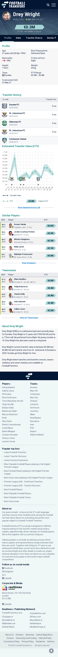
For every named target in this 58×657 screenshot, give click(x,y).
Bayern (33, 431)
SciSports (38, 534)
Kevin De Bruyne (9, 397)
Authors (50, 641)
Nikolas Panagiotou (22, 239)
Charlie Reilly (19, 294)
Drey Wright (26, 14)
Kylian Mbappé (8, 431)
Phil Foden (6, 394)
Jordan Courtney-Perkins (24, 232)
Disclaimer (40, 641)
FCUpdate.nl (7, 617)
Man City (34, 397)
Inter (32, 424)
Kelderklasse (35, 623)
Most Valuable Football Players (17, 493)
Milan (32, 414)
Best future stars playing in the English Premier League (28, 478)
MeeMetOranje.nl (37, 627)
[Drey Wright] (6, 16)
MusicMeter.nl (36, 620)
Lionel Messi (7, 428)
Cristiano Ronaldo (10, 435)
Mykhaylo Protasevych (23, 254)
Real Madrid (35, 418)
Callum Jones (20, 309)
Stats (18, 38)
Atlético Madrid (37, 435)
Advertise (30, 635)
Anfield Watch (8, 627)
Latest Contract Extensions (16, 460)
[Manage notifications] (51, 651)
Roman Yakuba (20, 224)
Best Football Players (13, 489)
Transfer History (34, 38)
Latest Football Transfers (15, 452)
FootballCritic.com (38, 613)
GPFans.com (35, 617)
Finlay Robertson (21, 287)
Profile (7, 38)
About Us (9, 635)
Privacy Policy (28, 641)
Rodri (4, 418)
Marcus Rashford (9, 414)
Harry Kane (7, 421)
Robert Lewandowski (11, 424)
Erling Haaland (8, 387)
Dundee (8, 334)
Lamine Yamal (8, 441)
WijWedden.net (8, 623)
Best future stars (11, 501)
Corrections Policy (12, 641)
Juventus (34, 411)
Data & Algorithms (44, 635)
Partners (20, 635)
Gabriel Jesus (8, 391)
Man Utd (34, 391)
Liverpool (34, 404)
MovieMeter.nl (8, 620)
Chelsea (33, 401)
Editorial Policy (45, 638)
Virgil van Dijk (8, 404)
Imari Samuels (20, 302)
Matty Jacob (19, 247)
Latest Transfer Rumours (15, 456)
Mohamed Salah (9, 411)
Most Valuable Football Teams (17, 497)
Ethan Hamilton (20, 279)
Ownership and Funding (26, 638)
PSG (32, 428)
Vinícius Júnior (8, 438)
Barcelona (34, 421)
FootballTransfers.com (12, 613)
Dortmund (34, 408)
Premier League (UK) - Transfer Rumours (22, 485)
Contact (10, 638)
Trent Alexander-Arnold (12, 401)
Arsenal (33, 387)
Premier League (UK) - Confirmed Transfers (23, 481)
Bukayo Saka (8, 408)
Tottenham (35, 394)
